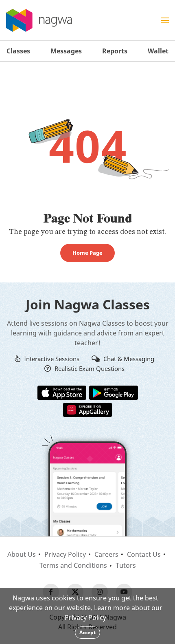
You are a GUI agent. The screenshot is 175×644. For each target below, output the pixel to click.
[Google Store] (113, 392)
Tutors (126, 565)
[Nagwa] (39, 20)
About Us (21, 554)
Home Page (87, 252)
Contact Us (144, 554)
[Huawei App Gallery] (87, 409)
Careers (106, 554)
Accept (87, 632)
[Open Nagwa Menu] (165, 20)
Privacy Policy (65, 554)
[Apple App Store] (61, 392)
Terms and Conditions (73, 565)
